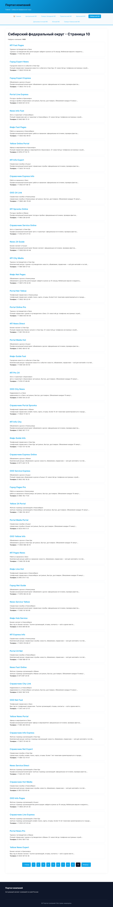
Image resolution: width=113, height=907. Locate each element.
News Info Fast (17, 111)
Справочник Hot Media (21, 782)
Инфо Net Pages (18, 274)
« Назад (26, 865)
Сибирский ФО (95, 16)
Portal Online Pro (18, 307)
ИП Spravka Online (19, 209)
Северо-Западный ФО (48, 16)
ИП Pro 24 (15, 372)
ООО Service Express (20, 471)
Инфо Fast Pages (18, 127)
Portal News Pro (17, 831)
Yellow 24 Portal (18, 503)
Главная (7, 9)
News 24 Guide (17, 242)
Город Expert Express (20, 78)
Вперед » (86, 865)
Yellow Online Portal (19, 143)
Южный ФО (56, 22)
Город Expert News (19, 61)
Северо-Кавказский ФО (72, 22)
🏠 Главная (17, 16)
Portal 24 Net (16, 651)
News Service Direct (19, 765)
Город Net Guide (18, 585)
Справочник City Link (20, 683)
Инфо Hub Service (18, 618)
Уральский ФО (80, 16)
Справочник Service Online (23, 225)
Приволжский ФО (66, 16)
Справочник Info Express (22, 733)
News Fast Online (18, 667)
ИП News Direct (17, 323)
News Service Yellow (20, 602)
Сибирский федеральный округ (21, 9)
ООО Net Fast (16, 700)
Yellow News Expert (19, 847)
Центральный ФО (31, 16)
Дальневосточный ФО (40, 22)
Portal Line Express (19, 94)
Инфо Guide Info (18, 438)
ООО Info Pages (17, 798)
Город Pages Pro (18, 487)
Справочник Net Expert (21, 749)
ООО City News (17, 389)
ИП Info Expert (17, 160)
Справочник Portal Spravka (23, 405)
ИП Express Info (17, 634)
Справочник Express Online (23, 454)
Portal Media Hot (18, 340)
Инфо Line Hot (17, 569)
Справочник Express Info (22, 176)
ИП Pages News (17, 553)
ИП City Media (17, 258)
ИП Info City (16, 422)
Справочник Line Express (22, 814)
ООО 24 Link (16, 192)
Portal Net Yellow (18, 291)
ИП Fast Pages (17, 45)
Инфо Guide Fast (18, 356)
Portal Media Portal (19, 520)
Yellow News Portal (19, 716)
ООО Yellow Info (17, 536)
